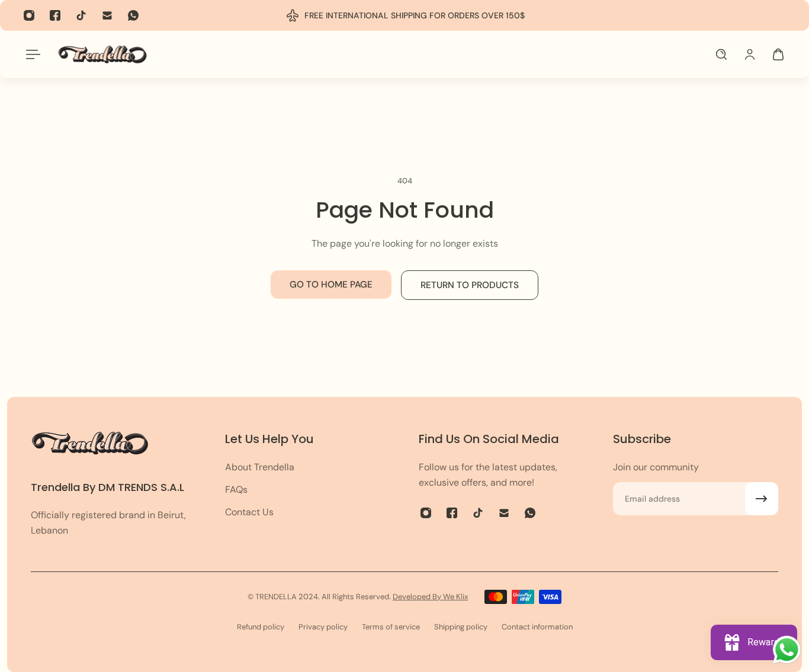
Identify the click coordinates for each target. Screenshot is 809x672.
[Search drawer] (721, 54)
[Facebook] (55, 15)
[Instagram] (29, 15)
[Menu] (31, 54)
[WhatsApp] (133, 15)
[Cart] (778, 54)
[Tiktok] (81, 15)
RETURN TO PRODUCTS (469, 285)
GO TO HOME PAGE (331, 284)
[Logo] (102, 54)
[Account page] (750, 54)
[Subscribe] (761, 498)
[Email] (107, 15)
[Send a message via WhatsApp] (787, 650)
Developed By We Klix (430, 597)
